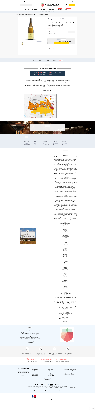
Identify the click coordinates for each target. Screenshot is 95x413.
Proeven (34, 60)
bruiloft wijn (50, 371)
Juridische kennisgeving (35, 373)
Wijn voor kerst (50, 374)
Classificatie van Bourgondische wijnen (70, 369)
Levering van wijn (50, 369)
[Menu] (93, 407)
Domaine (60, 60)
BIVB (66, 321)
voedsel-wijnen (41, 60)
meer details (49, 28)
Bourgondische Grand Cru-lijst (68, 370)
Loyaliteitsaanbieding (35, 369)
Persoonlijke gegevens (35, 375)
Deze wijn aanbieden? (50, 51)
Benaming (54, 60)
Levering (49, 45)
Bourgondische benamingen (68, 373)
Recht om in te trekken (35, 371)
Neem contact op (47, 379)
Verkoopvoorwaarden (35, 374)
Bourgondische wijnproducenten (69, 374)
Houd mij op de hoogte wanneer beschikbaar (61, 42)
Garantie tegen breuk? (50, 48)
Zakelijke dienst (50, 370)
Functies (48, 60)
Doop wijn (49, 373)
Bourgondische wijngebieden (68, 371)
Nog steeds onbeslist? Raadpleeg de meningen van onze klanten (62, 362)
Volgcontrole (34, 370)
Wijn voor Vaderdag (51, 375)
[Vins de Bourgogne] (50, 5)
